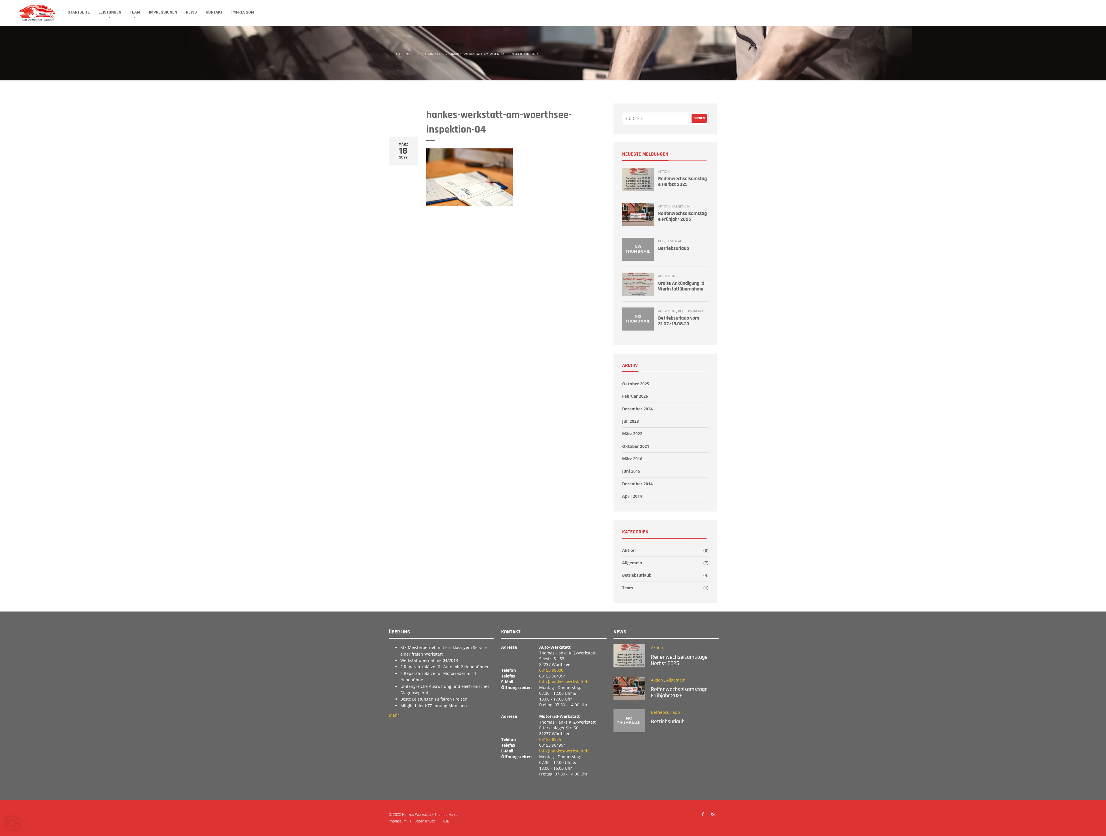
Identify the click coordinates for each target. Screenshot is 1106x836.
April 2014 (632, 496)
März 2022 (632, 433)
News (191, 12)
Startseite (79, 12)
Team (135, 12)
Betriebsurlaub (671, 241)
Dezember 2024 (637, 409)
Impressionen (163, 12)
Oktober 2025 (635, 383)
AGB (446, 821)
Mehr (394, 715)
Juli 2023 (630, 421)
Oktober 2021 (635, 446)
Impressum (242, 12)
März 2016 (632, 458)
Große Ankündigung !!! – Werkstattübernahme (682, 286)
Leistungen (110, 12)
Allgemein (681, 206)
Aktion (664, 171)
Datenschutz (424, 821)
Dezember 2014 (637, 483)
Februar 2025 (635, 396)
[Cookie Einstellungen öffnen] (13, 828)
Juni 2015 (631, 471)
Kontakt (214, 12)
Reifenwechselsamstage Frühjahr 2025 (682, 216)
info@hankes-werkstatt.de (564, 681)
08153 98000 (551, 670)
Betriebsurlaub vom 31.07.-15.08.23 (678, 321)
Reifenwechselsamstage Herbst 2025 (682, 181)
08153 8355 (550, 739)
